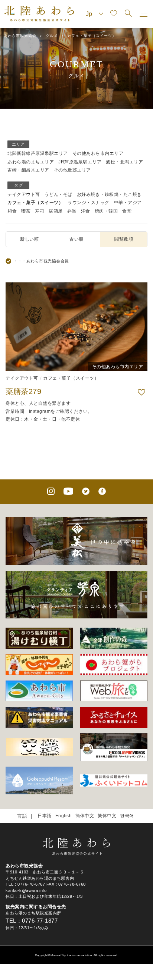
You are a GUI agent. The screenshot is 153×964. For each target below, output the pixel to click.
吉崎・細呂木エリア (28, 170)
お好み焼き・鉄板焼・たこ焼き (109, 194)
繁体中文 (107, 815)
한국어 (127, 815)
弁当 (71, 211)
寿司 (39, 211)
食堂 (126, 211)
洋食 (85, 211)
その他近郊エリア (72, 170)
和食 (12, 211)
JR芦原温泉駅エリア (79, 161)
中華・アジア (128, 202)
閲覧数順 (123, 239)
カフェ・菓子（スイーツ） (35, 202)
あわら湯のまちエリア (30, 161)
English (63, 815)
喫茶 (25, 211)
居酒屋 (56, 211)
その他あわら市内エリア (98, 153)
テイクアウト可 (23, 194)
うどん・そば (58, 194)
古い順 (76, 239)
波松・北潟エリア (124, 161)
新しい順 (29, 239)
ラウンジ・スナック (89, 202)
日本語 (45, 815)
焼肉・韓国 (106, 211)
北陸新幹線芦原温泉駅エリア (37, 153)
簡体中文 (84, 815)
